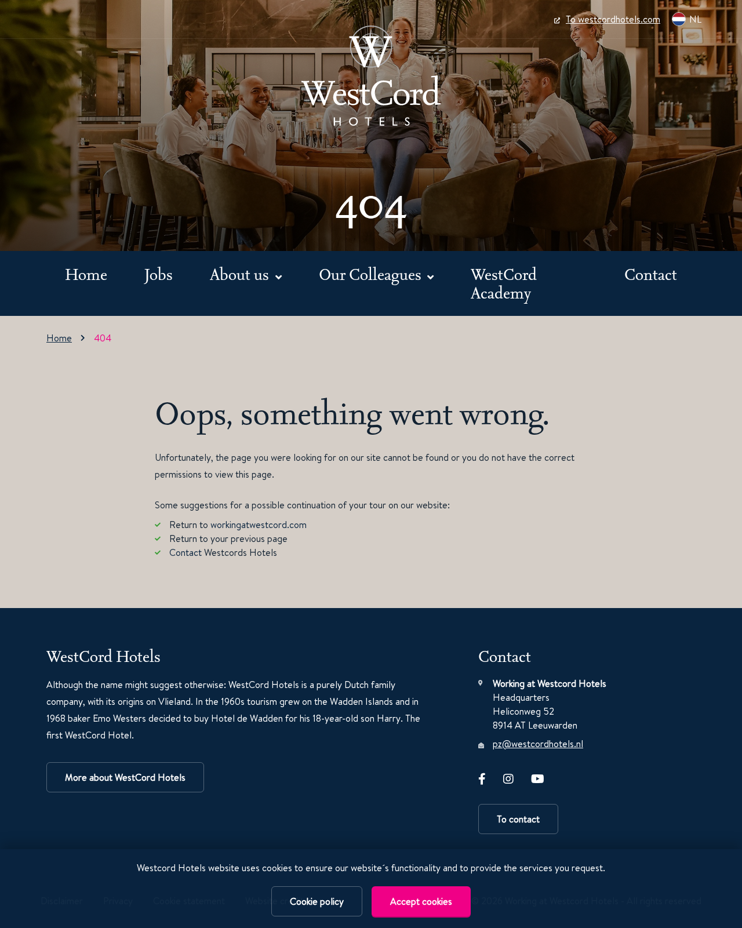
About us (241, 274)
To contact (518, 819)
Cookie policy (317, 901)
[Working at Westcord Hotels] (371, 76)
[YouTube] (537, 777)
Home (86, 274)
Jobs (158, 274)
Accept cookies (421, 901)
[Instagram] (508, 777)
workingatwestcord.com (258, 524)
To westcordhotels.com (613, 19)
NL (695, 19)
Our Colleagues (372, 274)
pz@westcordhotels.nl (538, 743)
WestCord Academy (504, 283)
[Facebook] (482, 777)
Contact (650, 274)
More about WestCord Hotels (125, 777)
